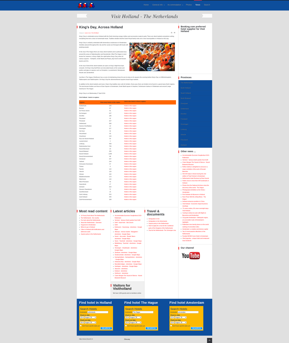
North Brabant (186, 98)
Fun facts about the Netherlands (90, 220)
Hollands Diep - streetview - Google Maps (127, 261)
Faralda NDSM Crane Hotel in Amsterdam (195, 236)
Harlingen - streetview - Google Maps (126, 266)
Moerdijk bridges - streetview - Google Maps (128, 264)
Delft (116, 225)
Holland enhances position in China (193, 201)
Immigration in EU (154, 219)
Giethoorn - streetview (121, 273)
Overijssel (184, 103)
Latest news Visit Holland (92, 33)
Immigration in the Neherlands (158, 221)
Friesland (184, 119)
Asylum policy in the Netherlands (91, 234)
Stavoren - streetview (121, 268)
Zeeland (184, 145)
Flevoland (184, 140)
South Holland (186, 93)
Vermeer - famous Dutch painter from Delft (127, 220)
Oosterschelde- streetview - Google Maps (127, 255)
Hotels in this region (130, 106)
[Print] (171, 33)
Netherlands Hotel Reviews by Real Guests (195, 178)
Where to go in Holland (88, 227)
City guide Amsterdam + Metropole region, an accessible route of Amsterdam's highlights (195, 220)
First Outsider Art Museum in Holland (193, 194)
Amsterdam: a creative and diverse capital (195, 229)
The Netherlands (187, 83)
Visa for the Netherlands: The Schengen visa (162, 230)
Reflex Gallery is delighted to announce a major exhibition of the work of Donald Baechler (195, 169)
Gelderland (185, 109)
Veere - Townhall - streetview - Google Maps (128, 241)
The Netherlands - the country (90, 218)
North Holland (186, 88)
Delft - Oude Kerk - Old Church (124, 222)
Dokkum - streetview (121, 271)
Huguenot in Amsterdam (88, 225)
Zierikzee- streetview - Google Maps (126, 252)
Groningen (184, 124)
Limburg (184, 129)
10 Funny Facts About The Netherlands (93, 215)
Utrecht (183, 134)
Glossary (127, 339)
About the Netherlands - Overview (91, 222)
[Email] (174, 33)
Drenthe (183, 114)
